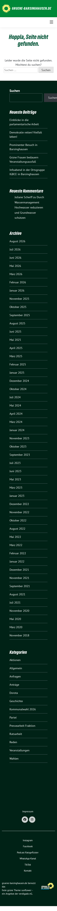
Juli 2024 (15, 397)
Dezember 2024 (19, 381)
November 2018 (19, 635)
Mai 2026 (15, 266)
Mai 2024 (15, 405)
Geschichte (16, 701)
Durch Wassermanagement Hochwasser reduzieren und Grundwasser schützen (29, 207)
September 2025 (20, 315)
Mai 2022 (15, 537)
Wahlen (14, 758)
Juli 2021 (15, 602)
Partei (13, 717)
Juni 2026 (15, 257)
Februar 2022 (18, 553)
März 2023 (16, 487)
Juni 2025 (15, 331)
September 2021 (20, 586)
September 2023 (20, 455)
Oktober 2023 (18, 446)
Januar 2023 (17, 496)
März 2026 (16, 274)
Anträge (14, 684)
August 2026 (17, 241)
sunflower (26, 890)
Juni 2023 (15, 471)
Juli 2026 (15, 249)
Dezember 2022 (19, 504)
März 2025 (16, 356)
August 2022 (17, 528)
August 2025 (17, 323)
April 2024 (16, 413)
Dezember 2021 (19, 569)
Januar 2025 (17, 372)
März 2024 (16, 422)
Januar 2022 (17, 561)
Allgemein (16, 668)
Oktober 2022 (18, 520)
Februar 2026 (18, 282)
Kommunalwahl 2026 (23, 709)
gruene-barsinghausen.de (31, 8)
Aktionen (15, 660)
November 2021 (19, 578)
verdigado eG (25, 893)
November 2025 (19, 299)
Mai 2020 (15, 619)
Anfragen (15, 676)
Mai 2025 (15, 340)
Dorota (14, 693)
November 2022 (19, 512)
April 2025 (16, 348)
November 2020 (19, 611)
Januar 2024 (17, 430)
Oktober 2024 (18, 389)
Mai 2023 (15, 479)
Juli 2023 (15, 463)
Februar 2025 (18, 364)
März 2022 (16, 545)
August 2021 (17, 594)
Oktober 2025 (18, 307)
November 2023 (19, 438)
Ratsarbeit (16, 734)
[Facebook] (25, 819)
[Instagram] (32, 819)
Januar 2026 (17, 290)
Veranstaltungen (19, 750)
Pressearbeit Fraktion (22, 726)
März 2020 (16, 627)
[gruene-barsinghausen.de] (6, 8)
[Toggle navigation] (51, 22)
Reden (13, 742)
